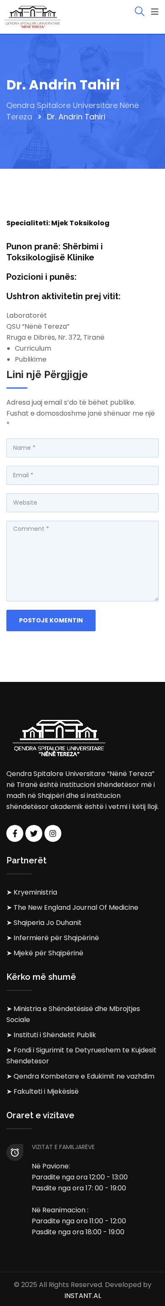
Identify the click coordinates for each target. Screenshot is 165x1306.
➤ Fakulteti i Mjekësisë (42, 1091)
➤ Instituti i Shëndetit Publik (51, 1035)
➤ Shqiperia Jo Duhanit (44, 922)
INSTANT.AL (82, 1296)
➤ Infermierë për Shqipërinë (52, 938)
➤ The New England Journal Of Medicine (72, 907)
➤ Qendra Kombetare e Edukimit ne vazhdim (80, 1076)
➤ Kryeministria (31, 892)
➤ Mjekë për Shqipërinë (44, 953)
